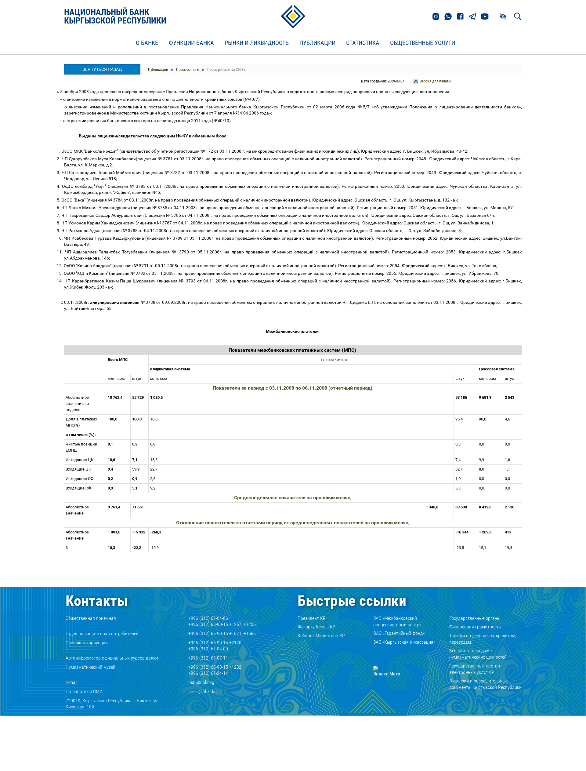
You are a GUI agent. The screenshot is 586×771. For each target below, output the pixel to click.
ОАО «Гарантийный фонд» (399, 633)
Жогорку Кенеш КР (316, 627)
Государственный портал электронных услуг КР (474, 669)
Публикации (317, 43)
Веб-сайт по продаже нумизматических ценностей (478, 654)
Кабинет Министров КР (321, 635)
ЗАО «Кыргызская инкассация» (404, 642)
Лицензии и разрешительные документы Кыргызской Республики (485, 684)
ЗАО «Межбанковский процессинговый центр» (397, 621)
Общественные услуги (422, 43)
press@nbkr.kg (202, 691)
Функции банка (191, 43)
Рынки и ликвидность (257, 43)
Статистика (362, 43)
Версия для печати (435, 81)
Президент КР (312, 618)
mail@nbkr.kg (201, 682)
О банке (147, 43)
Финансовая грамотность (475, 627)
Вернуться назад (102, 69)
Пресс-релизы (187, 69)
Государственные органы (474, 618)
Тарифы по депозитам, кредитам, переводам (482, 639)
